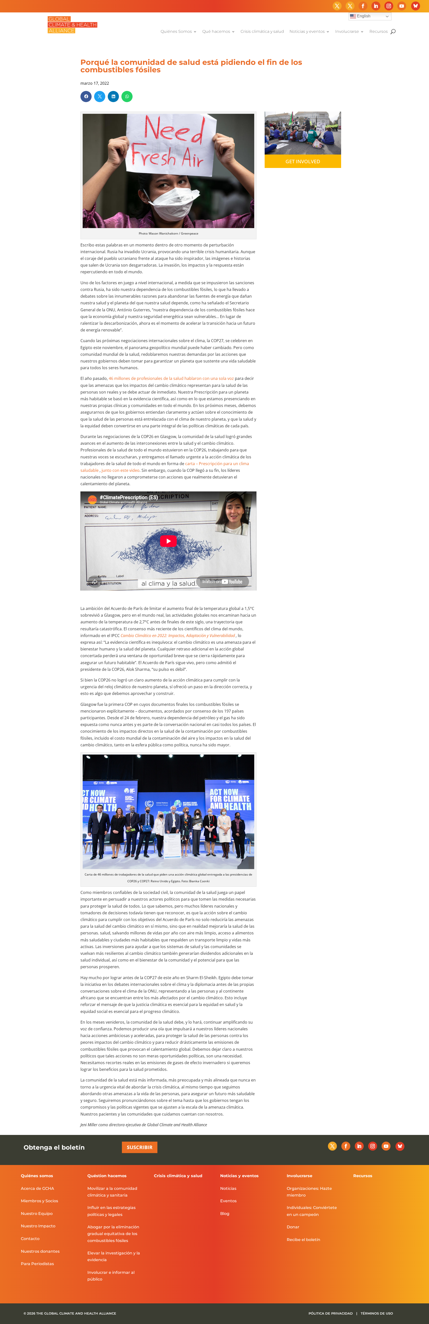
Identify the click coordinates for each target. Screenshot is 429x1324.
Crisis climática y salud (262, 32)
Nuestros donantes (40, 1251)
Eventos (228, 1201)
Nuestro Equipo (37, 1213)
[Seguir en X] (337, 5)
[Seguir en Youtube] (401, 5)
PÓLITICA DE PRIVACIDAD (331, 1313)
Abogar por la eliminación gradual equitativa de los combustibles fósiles (113, 1234)
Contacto (30, 1238)
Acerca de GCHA (37, 1188)
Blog (224, 1213)
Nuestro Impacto (38, 1226)
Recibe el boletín (303, 1239)
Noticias (228, 1188)
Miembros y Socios (39, 1201)
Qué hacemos (216, 32)
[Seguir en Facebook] (362, 5)
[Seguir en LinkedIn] (375, 5)
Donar (293, 1227)
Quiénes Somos (176, 32)
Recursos (378, 32)
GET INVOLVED (303, 161)
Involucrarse (347, 32)
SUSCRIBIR (139, 1147)
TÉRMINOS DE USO (377, 1313)
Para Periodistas (37, 1263)
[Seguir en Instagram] (388, 5)
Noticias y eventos (307, 32)
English (363, 16)
